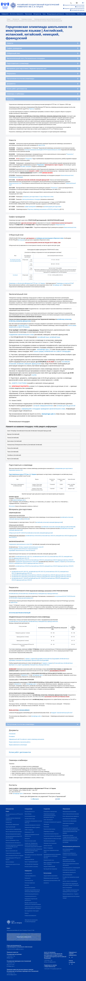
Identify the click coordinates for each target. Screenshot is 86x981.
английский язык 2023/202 (19, 576)
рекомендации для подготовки (52, 206)
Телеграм (28, 166)
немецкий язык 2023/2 (48, 576)
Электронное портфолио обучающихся (52, 836)
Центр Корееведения (67, 874)
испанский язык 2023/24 (48, 535)
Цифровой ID (27, 857)
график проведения (30, 206)
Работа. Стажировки (48, 848)
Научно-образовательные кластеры (14, 831)
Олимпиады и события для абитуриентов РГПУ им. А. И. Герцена (27, 283)
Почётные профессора (30, 882)
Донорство (27, 838)
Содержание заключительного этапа (21, 334)
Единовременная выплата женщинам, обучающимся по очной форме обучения (52, 856)
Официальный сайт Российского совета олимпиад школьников (26, 739)
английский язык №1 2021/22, (20, 571)
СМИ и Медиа (80, 14)
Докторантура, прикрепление (12, 824)
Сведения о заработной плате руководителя (74, 8)
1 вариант (56, 561)
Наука (44, 14)
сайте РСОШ (41, 145)
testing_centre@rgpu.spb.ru (50, 962)
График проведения (14, 48)
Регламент (12, 736)
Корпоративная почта (30, 811)
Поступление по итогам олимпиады (20, 79)
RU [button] (82, 3)
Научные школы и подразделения (13, 829)
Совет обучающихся (48, 819)
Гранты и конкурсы (10, 861)
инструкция (21, 240)
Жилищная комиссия (29, 859)
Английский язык (43, 337)
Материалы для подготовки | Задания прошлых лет (26, 68)
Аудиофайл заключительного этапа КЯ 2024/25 (22, 550)
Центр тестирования (67, 887)
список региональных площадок (31, 199)
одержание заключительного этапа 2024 (27, 561)
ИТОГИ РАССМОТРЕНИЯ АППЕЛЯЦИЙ (19, 612)
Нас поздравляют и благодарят (32, 910)
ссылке (34, 375)
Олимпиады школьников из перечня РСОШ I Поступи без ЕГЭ (47, 19)
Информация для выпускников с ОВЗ (52, 880)
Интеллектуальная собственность (13, 842)
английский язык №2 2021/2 (37, 571)
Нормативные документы (68, 823)
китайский (26, 519)
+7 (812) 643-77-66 (11, 956)
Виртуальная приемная (30, 887)
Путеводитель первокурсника (50, 811)
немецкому (19, 321)
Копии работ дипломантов (17, 89)
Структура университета (30, 875)
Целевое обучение (48, 845)
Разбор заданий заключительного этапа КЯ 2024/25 (23, 548)
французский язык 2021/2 (21, 558)
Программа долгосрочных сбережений (33, 854)
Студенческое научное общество (13, 853)
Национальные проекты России (13, 864)
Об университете (28, 873)
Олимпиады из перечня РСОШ (64, 283)
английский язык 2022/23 (22, 560)
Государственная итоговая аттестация (52, 838)
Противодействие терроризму (31, 864)
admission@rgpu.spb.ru (12, 974)
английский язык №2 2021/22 (40, 556)
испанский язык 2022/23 (37, 560)
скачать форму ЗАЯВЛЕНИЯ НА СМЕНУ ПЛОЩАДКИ (52, 351)
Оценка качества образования (69, 821)
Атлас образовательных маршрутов (71, 816)
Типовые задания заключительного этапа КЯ (31, 547)
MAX (24, 166)
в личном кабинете (24, 710)
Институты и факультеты (17, 14)
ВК (21, 166)
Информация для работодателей (51, 878)
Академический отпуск (49, 860)
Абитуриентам (37, 14)
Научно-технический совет (12, 850)
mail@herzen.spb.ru (19, 949)
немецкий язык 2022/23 (51, 560)
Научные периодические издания (13, 834)
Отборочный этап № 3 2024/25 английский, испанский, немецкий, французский (31, 533)
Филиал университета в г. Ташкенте (70, 894)
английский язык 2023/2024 (33, 535)
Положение (12, 733)
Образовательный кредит (49, 840)
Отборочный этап (13, 53)
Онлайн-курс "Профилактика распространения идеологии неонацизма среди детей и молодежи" (33, 845)
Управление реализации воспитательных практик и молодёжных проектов (49, 815)
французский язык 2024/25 (65, 566)
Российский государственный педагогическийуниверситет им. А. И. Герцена (38, 6)
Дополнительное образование (69, 818)
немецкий (18, 259)
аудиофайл (40, 658)
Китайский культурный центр (69, 870)
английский (39, 522)
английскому (60, 319)
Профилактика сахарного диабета (32, 827)
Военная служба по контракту (31, 866)
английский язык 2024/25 (22, 566)
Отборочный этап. (60, 224)
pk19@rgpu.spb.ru (10, 966)
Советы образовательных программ (71, 813)
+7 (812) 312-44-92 (11, 949)
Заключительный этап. (15, 183)
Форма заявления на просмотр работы (20, 742)
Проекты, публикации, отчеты (12, 840)
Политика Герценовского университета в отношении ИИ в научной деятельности (14, 847)
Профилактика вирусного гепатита (32, 825)
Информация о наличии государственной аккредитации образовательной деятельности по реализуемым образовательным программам (70, 839)
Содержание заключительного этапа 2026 (20, 544)
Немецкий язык (42, 593)
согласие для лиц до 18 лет (66, 405)
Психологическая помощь (49, 829)
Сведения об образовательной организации (74, 5)
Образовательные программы (69, 811)
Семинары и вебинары (15, 94)
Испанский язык (23, 593)
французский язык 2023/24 (35, 563)
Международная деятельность (55, 14)
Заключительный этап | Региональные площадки (26, 58)
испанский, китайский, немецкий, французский (25, 364)
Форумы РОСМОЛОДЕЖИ (49, 866)
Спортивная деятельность (30, 896)
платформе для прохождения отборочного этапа (49, 238)
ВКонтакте (12, 506)
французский (18, 261)
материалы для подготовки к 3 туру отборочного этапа (38, 196)
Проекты (27, 913)
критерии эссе (13, 664)
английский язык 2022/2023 (19, 575)
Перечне (31, 109)
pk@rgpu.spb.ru (10, 957)
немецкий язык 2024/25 (51, 566)
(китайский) (72, 526)
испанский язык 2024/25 (37, 566)
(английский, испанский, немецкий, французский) (55, 526)
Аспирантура (9, 822)
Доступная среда (80, 6)
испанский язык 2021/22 (56, 556)
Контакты (10, 99)
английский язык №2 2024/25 (37, 578)
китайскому (12, 321)
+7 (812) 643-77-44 (48, 960)
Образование (28, 14)
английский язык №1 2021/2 (23, 556)
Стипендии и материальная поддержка (52, 822)
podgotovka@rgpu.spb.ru (19, 500)
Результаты (11, 74)
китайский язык (55, 337)
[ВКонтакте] (70, 957)
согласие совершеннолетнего (43, 405)
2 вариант (62, 561)
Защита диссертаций (10, 826)
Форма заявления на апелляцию (18, 744)
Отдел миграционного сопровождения (71, 867)
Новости (10, 43)
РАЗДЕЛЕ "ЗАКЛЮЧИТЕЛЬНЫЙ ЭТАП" (62, 712)
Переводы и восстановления (50, 843)
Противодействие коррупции (77, 10)
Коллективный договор (30, 816)
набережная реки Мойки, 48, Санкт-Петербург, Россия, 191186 (20, 930)
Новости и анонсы (70, 14)
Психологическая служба (30, 840)
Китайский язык (33, 593)
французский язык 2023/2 (63, 576)
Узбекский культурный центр (69, 872)
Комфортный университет (30, 915)
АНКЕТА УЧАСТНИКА (19, 383)
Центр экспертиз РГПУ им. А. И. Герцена (14, 855)
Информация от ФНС (29, 832)
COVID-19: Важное (29, 829)
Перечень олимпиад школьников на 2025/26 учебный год (44, 209)
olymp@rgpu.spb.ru (58, 285)
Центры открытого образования (70, 881)
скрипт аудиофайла (23, 664)
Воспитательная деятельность (31, 894)
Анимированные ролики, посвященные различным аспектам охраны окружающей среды (33, 850)
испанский (12, 261)
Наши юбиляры (28, 813)
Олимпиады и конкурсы (26, 19)
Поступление (65, 825)
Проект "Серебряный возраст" (31, 861)
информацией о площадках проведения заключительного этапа (43, 409)
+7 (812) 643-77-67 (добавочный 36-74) (52, 968)
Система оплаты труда (30, 818)
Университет (5, 14)
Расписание (46, 826)
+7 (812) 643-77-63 (11, 973)
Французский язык (52, 593)
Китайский (15, 275)
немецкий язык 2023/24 (62, 535)
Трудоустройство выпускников (50, 875)
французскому (27, 321)
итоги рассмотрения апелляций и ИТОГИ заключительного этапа (43, 149)
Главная (8, 19)
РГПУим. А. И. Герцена (16, 922)
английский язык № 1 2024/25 (20, 578)
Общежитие (46, 824)
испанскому (68, 319)
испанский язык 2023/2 (34, 576)
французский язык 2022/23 (65, 560)
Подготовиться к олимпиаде (18, 63)
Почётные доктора (29, 880)
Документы (11, 84)
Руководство (28, 878)
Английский (12, 259)
